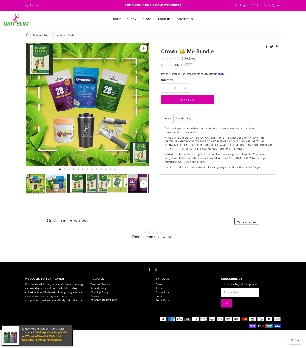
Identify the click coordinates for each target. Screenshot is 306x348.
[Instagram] (156, 269)
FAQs (159, 296)
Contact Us (162, 292)
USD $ (254, 5)
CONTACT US (185, 19)
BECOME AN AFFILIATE (103, 300)
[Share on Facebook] (267, 46)
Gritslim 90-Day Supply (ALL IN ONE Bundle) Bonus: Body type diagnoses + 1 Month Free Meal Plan (44, 336)
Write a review (246, 222)
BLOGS (147, 19)
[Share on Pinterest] (277, 46)
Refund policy (98, 288)
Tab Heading (183, 118)
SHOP (131, 19)
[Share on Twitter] (272, 46)
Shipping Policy (99, 292)
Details (167, 118)
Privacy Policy (98, 296)
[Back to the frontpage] (28, 35)
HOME (117, 19)
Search (160, 284)
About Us (161, 288)
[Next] (143, 184)
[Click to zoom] (143, 48)
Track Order (163, 300)
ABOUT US (164, 19)
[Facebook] (149, 269)
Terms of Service (100, 284)
